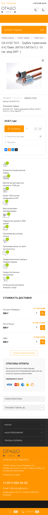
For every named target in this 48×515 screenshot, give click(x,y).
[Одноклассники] (9, 149)
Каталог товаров (13, 30)
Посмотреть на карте (11, 475)
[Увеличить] (24, 76)
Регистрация (11, 3)
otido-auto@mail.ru (18, 488)
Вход (3, 3)
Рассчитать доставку (15, 137)
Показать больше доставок (24, 353)
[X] (16, 149)
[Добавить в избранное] (43, 60)
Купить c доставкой (42, 313)
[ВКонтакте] (5, 149)
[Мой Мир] (12, 149)
